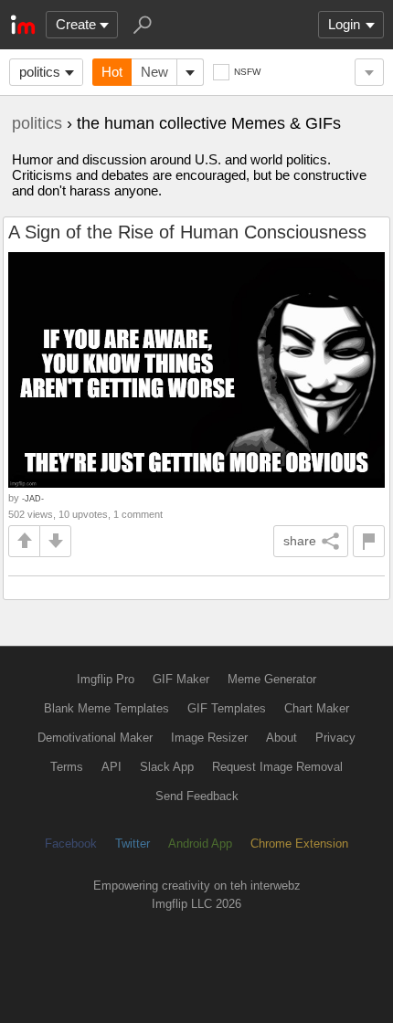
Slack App (167, 767)
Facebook (71, 843)
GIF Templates (226, 708)
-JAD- (33, 498)
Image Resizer (209, 737)
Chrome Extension (299, 843)
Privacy (335, 737)
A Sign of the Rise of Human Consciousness (187, 232)
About (281, 737)
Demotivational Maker (95, 737)
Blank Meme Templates (106, 708)
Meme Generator (272, 679)
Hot (111, 71)
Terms (66, 767)
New (154, 71)
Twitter (132, 843)
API (111, 767)
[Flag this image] (369, 541)
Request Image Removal (277, 767)
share (299, 540)
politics (39, 71)
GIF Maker (181, 679)
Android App (200, 843)
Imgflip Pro (105, 679)
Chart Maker (316, 708)
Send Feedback (197, 796)
